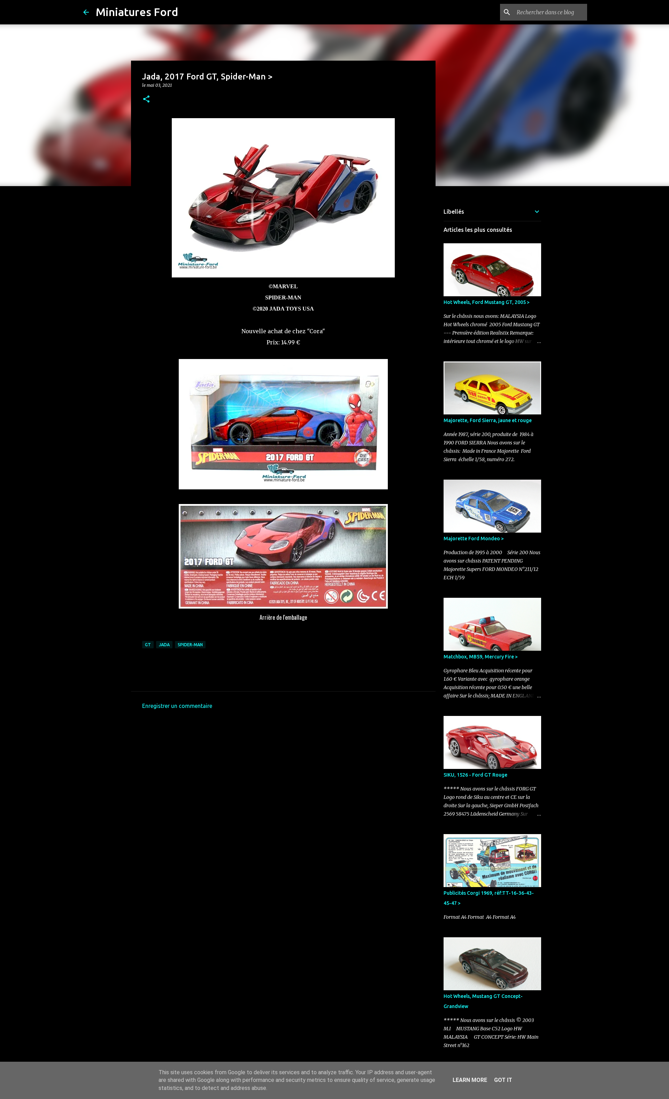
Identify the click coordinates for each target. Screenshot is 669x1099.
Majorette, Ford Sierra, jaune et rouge (488, 420)
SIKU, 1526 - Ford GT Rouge (475, 775)
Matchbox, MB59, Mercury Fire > (481, 656)
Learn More (470, 1080)
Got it (503, 1080)
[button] (146, 99)
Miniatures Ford (137, 12)
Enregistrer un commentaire (177, 706)
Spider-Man (190, 644)
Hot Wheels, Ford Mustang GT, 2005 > (487, 302)
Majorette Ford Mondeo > (474, 538)
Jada (164, 644)
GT (148, 644)
